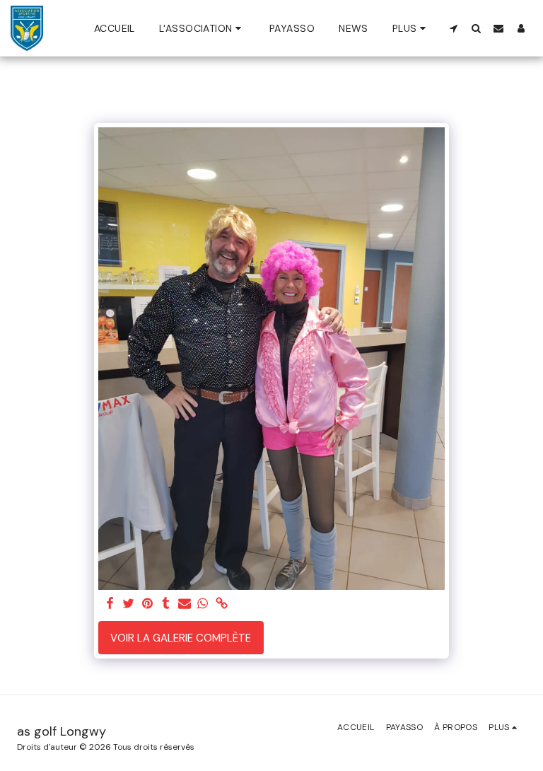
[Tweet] (129, 604)
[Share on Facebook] (110, 604)
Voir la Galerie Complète (180, 638)
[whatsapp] (203, 604)
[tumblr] (166, 604)
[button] (202, 28)
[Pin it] (147, 604)
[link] (221, 604)
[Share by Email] (184, 604)
